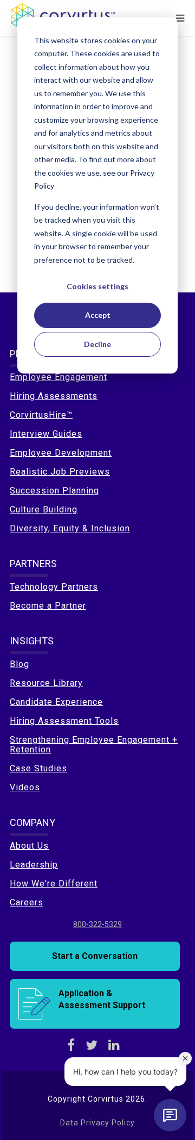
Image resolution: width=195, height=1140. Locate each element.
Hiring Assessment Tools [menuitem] (64, 721)
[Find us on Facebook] (71, 1045)
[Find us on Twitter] (92, 1045)
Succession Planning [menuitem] (54, 490)
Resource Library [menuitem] (46, 683)
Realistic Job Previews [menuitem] (60, 471)
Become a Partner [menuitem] (48, 606)
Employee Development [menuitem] (61, 453)
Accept (97, 314)
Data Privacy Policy (97, 1122)
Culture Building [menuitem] (43, 509)
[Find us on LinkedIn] (114, 1045)
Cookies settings (97, 286)
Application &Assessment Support (101, 999)
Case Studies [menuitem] (38, 768)
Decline (97, 344)
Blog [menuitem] (19, 664)
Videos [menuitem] (25, 787)
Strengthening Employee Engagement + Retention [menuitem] (94, 745)
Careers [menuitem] (26, 902)
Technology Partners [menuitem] (54, 587)
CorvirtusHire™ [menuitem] (41, 415)
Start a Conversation (95, 956)
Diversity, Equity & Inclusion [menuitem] (70, 528)
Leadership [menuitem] (34, 864)
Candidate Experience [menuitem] (56, 702)
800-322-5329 (97, 924)
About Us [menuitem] (29, 846)
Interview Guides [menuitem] (46, 434)
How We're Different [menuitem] (54, 883)
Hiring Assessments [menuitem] (54, 396)
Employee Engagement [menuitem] (58, 377)
